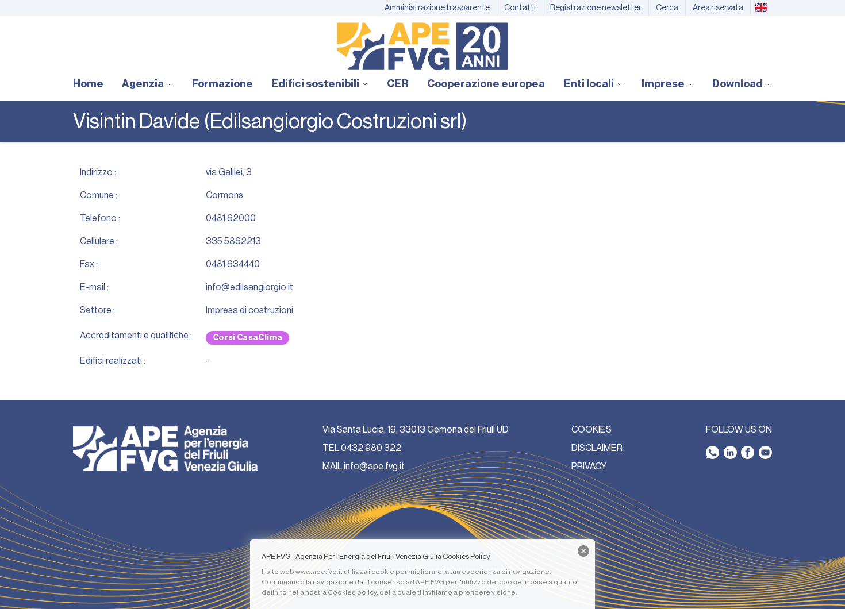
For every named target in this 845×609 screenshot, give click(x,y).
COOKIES (591, 429)
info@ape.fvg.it (374, 466)
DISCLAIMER (597, 448)
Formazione (222, 84)
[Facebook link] (747, 452)
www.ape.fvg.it (319, 571)
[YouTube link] (765, 452)
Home (88, 84)
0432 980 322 (371, 448)
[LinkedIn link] (730, 452)
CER (398, 84)
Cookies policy (352, 592)
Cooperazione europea (486, 84)
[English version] (761, 8)
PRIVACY (588, 466)
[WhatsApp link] (712, 452)
